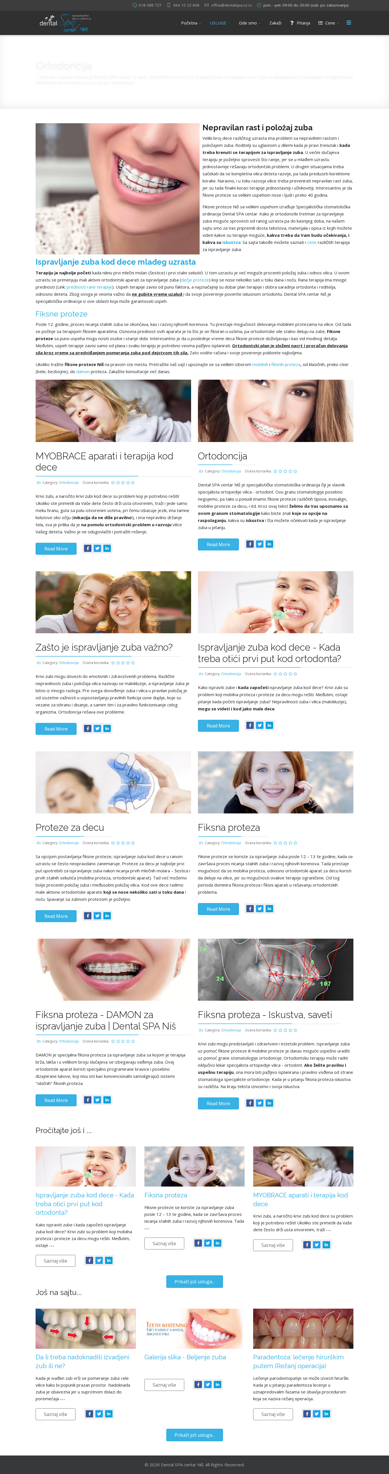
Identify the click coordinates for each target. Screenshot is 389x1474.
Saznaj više (55, 1261)
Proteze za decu (70, 827)
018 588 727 (150, 5)
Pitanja (303, 23)
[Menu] (348, 23)
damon (83, 371)
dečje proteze (195, 280)
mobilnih (260, 364)
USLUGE (218, 23)
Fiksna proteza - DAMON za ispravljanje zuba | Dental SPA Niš (106, 1020)
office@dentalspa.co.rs (231, 5)
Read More (56, 549)
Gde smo (248, 23)
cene (312, 242)
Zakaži (275, 23)
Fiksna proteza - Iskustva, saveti (265, 1014)
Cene (329, 23)
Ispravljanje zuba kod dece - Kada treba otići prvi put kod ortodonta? (269, 653)
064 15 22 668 (186, 5)
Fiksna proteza (229, 827)
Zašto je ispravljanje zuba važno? (104, 647)
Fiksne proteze (62, 313)
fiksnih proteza (285, 364)
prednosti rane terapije (89, 287)
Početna (189, 23)
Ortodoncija (69, 482)
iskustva (231, 242)
